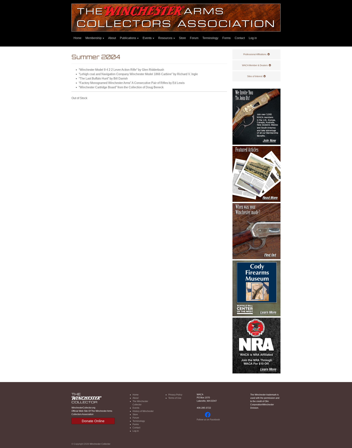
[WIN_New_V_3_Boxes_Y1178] (256, 174)
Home (77, 38)
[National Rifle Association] (256, 345)
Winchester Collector (100, 444)
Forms (226, 38)
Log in (253, 38)
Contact (240, 38)
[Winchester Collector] (176, 17)
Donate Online (93, 421)
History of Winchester (143, 411)
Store (182, 38)
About (112, 38)
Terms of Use (174, 398)
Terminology (210, 38)
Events (147, 38)
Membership (93, 38)
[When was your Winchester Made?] (256, 231)
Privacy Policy (175, 394)
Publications (128, 38)
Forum (194, 38)
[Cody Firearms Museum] (256, 288)
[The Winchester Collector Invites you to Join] (256, 117)
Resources (165, 38)
